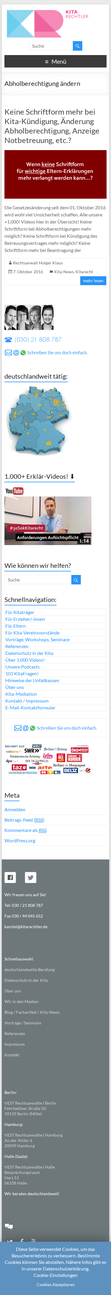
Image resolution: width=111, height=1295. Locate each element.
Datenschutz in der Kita (29, 653)
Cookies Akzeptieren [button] (56, 1284)
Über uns (14, 687)
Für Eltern (15, 626)
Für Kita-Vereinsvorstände (32, 632)
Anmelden (14, 809)
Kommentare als (25, 830)
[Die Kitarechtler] (55, 12)
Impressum (14, 1044)
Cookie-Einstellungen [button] (55, 1275)
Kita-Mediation (21, 694)
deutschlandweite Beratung (29, 969)
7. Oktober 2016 (28, 271)
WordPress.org (19, 840)
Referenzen (16, 646)
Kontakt (11, 1054)
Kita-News (64, 271)
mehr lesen (93, 280)
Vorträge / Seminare (22, 1022)
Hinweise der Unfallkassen (32, 680)
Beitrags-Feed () (24, 819)
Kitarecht (84, 271)
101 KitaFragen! (21, 673)
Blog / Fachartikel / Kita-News (31, 1012)
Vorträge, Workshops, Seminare (37, 639)
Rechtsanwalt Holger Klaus (38, 262)
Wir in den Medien (21, 1001)
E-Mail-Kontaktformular (30, 707)
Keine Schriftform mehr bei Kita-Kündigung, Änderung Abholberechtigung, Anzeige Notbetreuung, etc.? (51, 126)
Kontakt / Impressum (27, 700)
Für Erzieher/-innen (25, 619)
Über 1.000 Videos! (25, 660)
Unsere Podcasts (22, 666)
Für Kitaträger (19, 612)
